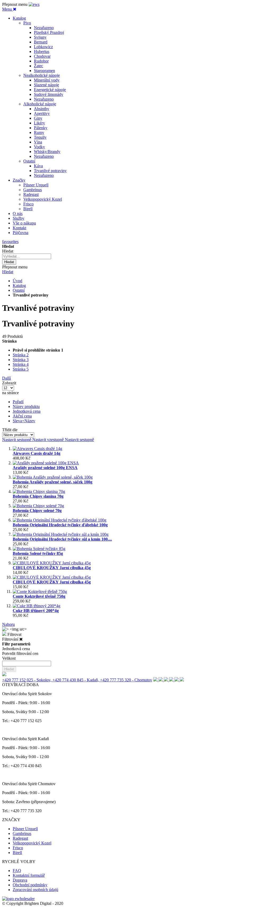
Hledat (7, 271)
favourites (10, 241)
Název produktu (26, 406)
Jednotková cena (26, 411)
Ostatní (19, 290)
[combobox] (26, 256)
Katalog (19, 285)
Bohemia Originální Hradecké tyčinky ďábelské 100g (60, 525)
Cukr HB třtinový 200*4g (36, 610)
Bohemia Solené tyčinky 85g (38, 553)
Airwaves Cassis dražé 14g (36, 453)
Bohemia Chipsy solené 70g (37, 510)
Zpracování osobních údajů (35, 889)
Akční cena (22, 416)
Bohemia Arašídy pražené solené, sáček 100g (52, 482)
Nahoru (8, 624)
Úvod (17, 280)
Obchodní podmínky (30, 885)
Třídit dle (9, 430)
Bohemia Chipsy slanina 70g (38, 496)
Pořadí (18, 401)
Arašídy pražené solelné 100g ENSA (45, 467)
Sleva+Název (24, 421)
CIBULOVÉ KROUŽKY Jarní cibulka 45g (52, 567)
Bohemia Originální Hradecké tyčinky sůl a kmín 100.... (62, 539)
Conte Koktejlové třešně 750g (39, 596)
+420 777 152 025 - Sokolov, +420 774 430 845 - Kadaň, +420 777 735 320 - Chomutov (77, 680)
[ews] (34, 4)
